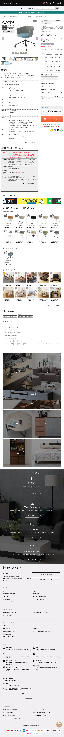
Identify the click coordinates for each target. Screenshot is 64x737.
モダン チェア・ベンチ (23, 341)
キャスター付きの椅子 (17, 332)
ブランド (23, 8)
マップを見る (20, 693)
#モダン (6, 316)
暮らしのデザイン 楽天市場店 (10, 710)
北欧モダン (20, 343)
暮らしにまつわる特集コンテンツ (10, 612)
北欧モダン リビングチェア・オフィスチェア (47, 343)
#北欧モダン (13, 316)
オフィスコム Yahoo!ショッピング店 (11, 718)
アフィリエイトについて (38, 599)
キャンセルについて (28, 187)
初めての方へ (6, 591)
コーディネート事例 (7, 615)
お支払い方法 (36, 591)
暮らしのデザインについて (9, 593)
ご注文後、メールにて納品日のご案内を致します (51, 96)
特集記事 (30, 8)
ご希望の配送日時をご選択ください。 (49, 89)
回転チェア (14, 338)
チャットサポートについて (9, 602)
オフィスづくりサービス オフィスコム (41, 712)
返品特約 (35, 626)
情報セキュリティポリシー (9, 637)
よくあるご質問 (6, 599)
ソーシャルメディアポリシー (39, 634)
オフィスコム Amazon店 (38, 710)
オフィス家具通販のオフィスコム (10, 712)
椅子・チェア (39, 16)
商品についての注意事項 (30, 142)
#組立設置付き (29, 316)
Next (36, 38)
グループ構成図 (6, 628)
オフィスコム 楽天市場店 (9, 715)
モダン (15, 341)
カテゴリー (9, 8)
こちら (15, 123)
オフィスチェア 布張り (8, 18)
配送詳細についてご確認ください (48, 83)
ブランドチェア (15, 327)
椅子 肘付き (14, 335)
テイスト (16, 8)
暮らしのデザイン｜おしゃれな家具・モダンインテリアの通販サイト (17, 16)
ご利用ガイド (6, 596)
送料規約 (35, 628)
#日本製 (21, 316)
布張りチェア (15, 330)
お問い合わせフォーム (46, 579)
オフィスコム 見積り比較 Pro (39, 715)
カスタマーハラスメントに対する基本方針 (42, 631)
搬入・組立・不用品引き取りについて (41, 596)
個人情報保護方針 (7, 634)
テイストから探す (9, 341)
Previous (2, 38)
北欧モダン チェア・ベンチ (30, 343)
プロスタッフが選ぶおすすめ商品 (40, 612)
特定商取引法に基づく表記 (9, 631)
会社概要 (5, 626)
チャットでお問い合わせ (45, 574)
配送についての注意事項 (28, 183)
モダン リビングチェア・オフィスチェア (38, 341)
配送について (36, 593)
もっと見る (31, 493)
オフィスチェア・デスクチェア (52, 16)
